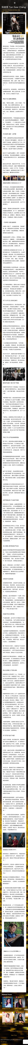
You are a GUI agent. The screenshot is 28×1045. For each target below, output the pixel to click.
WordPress (4, 1042)
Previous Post (14, 1031)
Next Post (14, 1035)
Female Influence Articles (10, 10)
